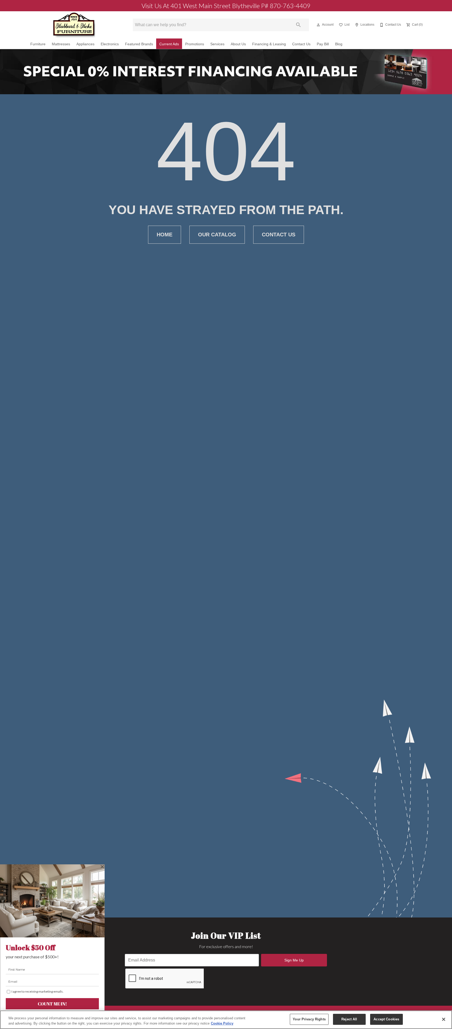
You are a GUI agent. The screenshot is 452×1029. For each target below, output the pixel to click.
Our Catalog (217, 234)
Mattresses (61, 44)
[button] (318, 25)
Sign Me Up (294, 960)
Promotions (194, 44)
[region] (226, 1019)
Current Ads (169, 44)
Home (164, 234)
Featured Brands (139, 44)
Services (217, 44)
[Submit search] (298, 25)
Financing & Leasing (269, 44)
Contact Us (301, 44)
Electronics (110, 44)
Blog (338, 44)
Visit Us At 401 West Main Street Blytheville (226, 5)
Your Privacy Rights (309, 1019)
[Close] (443, 1019)
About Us (238, 44)
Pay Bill (323, 44)
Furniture (38, 44)
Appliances (85, 44)
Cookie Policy (222, 1023)
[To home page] (73, 24)
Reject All (349, 1019)
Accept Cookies (386, 1019)
